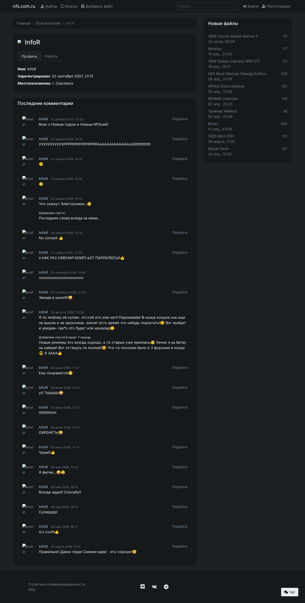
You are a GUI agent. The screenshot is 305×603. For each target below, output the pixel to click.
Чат (291, 592)
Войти (252, 6)
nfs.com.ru (24, 6)
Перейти (179, 119)
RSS (32, 589)
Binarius (214, 48)
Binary (213, 123)
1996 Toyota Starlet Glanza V (233, 36)
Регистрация (278, 6)
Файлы (50, 6)
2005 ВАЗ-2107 (221, 136)
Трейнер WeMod (222, 111)
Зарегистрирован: (34, 76)
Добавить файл (99, 6)
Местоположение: (34, 83)
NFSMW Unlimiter (223, 98)
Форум (70, 6)
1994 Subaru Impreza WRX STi (233, 61)
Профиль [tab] (29, 56)
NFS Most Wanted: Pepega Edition (237, 73)
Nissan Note (218, 148)
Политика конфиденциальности (57, 584)
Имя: (22, 69)
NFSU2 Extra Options (226, 86)
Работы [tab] (51, 56)
